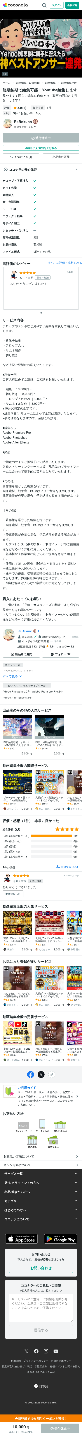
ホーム (6, 82)
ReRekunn (25, 631)
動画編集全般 (69, 82)
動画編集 (50, 82)
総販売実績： (25, 126)
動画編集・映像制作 (28, 82)
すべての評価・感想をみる (65, 263)
